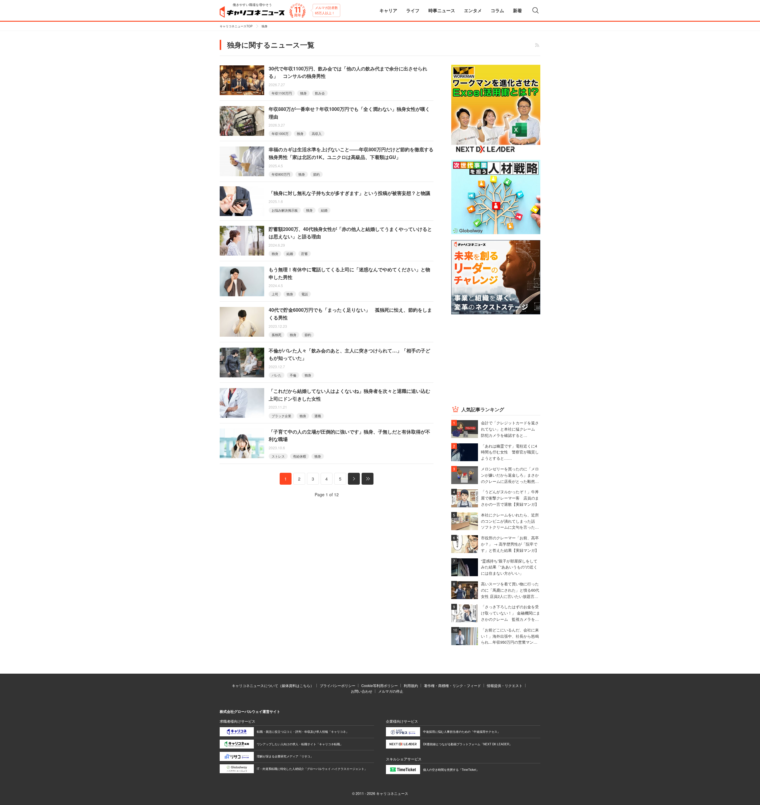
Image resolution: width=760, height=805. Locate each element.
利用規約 (411, 685)
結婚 (324, 210)
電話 (304, 294)
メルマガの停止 (390, 691)
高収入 (317, 133)
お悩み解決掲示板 (285, 210)
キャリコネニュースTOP (236, 26)
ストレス (278, 456)
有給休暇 (299, 456)
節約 (316, 174)
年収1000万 (280, 133)
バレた (276, 375)
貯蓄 (304, 253)
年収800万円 (281, 174)
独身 (303, 93)
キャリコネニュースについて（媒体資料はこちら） (273, 685)
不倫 (293, 375)
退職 (317, 415)
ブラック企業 (281, 415)
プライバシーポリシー (337, 685)
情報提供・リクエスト (504, 685)
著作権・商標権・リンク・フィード (452, 685)
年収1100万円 (282, 93)
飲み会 (320, 93)
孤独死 (276, 334)
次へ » (354, 479)
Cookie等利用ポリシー (379, 685)
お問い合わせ (361, 691)
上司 (275, 294)
